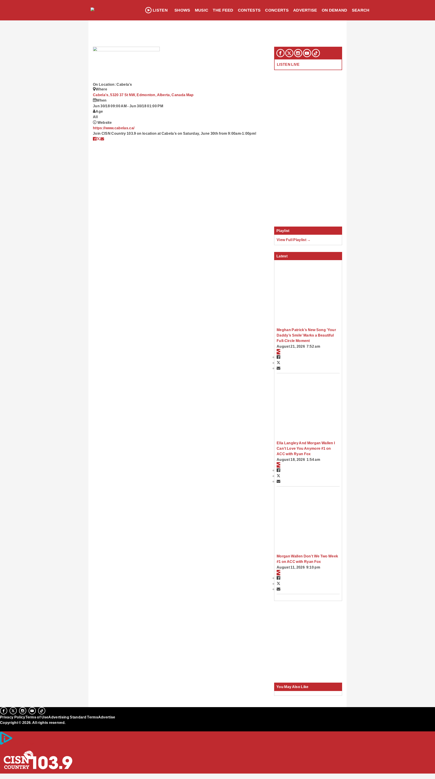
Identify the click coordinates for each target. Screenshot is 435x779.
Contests (249, 10)
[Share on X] (98, 139)
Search (361, 10)
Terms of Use (36, 717)
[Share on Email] (102, 139)
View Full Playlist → (294, 240)
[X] (289, 53)
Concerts (277, 10)
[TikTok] (316, 53)
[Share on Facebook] (95, 139)
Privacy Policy (12, 717)
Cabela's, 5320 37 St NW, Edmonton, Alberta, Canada (139, 95)
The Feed (223, 10)
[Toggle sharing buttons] (278, 351)
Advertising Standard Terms (73, 717)
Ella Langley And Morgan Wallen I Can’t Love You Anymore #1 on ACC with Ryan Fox (306, 448)
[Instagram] (298, 53)
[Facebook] (280, 53)
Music (201, 10)
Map (190, 95)
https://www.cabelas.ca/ (113, 128)
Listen (160, 10)
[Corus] (2, 727)
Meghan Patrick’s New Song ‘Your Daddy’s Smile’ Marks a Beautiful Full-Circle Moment (306, 335)
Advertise (305, 10)
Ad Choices (23, 744)
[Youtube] (307, 53)
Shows (182, 10)
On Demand (334, 10)
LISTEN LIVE (288, 64)
